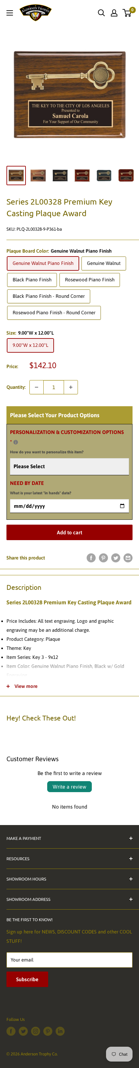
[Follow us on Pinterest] (47, 1031)
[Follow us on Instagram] (35, 1031)
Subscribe (27, 979)
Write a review (69, 787)
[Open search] (101, 12)
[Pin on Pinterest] (103, 557)
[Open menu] (9, 12)
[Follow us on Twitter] (23, 1031)
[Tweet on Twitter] (115, 557)
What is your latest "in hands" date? (40, 493)
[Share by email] (128, 557)
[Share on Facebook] (91, 557)
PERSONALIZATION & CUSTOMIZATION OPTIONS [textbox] (67, 441)
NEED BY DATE (40, 488)
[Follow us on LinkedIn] (60, 1031)
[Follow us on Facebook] (11, 1031)
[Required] (15, 442)
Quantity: (16, 387)
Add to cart (69, 532)
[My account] (114, 12)
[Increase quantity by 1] (71, 387)
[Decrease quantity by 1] (36, 387)
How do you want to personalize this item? (46, 452)
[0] (127, 13)
